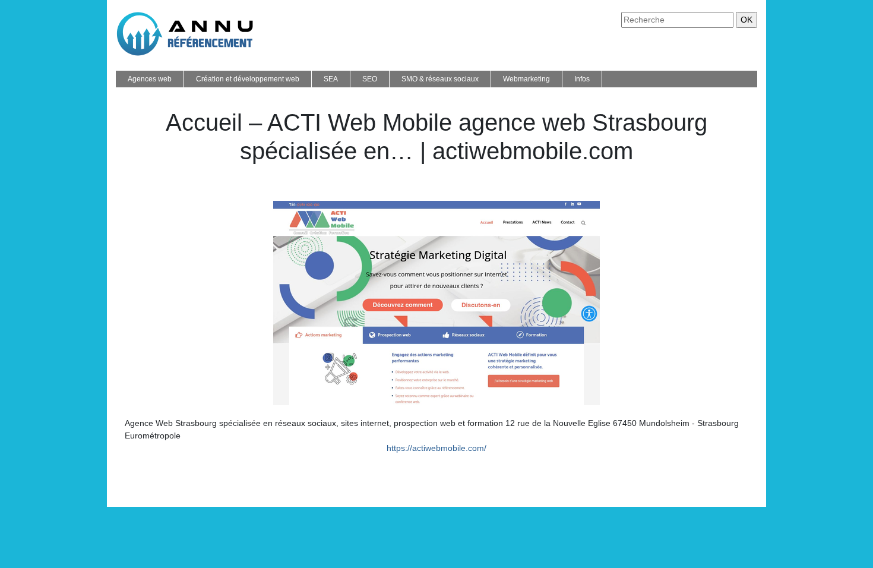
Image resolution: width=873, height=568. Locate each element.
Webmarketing (526, 79)
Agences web (150, 79)
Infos (582, 79)
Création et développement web (247, 79)
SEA (331, 79)
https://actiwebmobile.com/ (436, 448)
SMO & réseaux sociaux (440, 79)
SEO (369, 79)
